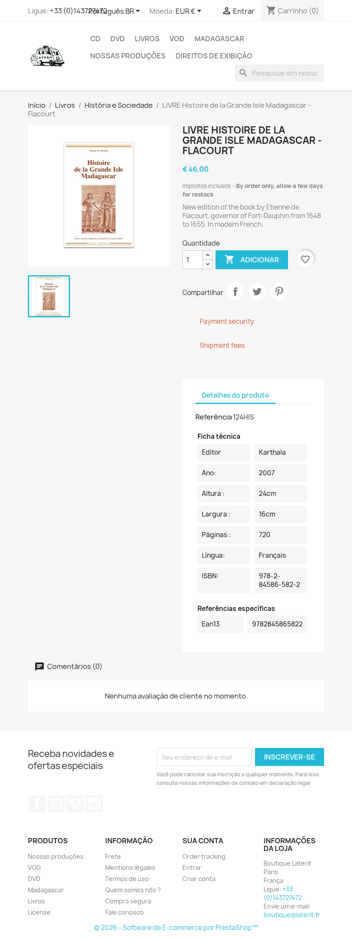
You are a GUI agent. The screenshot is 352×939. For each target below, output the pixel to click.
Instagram (94, 803)
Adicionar (252, 259)
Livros (147, 38)
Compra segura (128, 901)
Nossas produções (128, 56)
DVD (117, 38)
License (39, 912)
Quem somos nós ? (133, 890)
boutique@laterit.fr (292, 915)
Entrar (191, 867)
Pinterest (279, 291)
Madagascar (219, 38)
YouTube (56, 803)
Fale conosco (124, 912)
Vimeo (75, 803)
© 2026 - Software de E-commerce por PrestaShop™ (176, 927)
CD (95, 38)
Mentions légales (130, 867)
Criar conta (198, 879)
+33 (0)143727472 (78, 10)
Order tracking (203, 856)
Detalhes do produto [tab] (235, 395)
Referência (213, 417)
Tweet (257, 291)
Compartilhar (235, 291)
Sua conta (202, 840)
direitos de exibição (214, 56)
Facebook (37, 803)
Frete (113, 856)
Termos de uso (127, 879)
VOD (177, 38)
